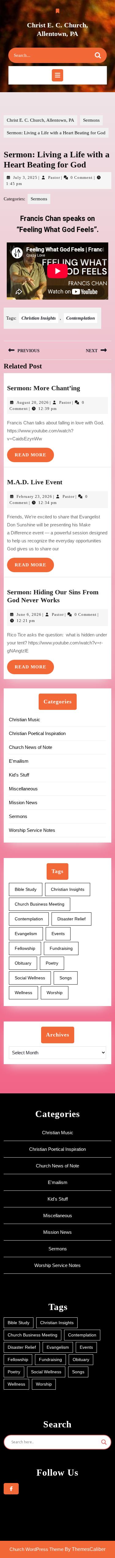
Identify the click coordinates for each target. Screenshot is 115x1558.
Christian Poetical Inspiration (37, 733)
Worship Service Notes (32, 830)
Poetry (52, 963)
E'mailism (19, 761)
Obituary (23, 963)
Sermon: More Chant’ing (43, 388)
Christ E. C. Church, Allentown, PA (40, 120)
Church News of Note (30, 747)
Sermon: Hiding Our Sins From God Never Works (52, 596)
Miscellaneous (23, 788)
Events (58, 933)
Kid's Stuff (19, 774)
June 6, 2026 (29, 614)
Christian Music (24, 719)
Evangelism (26, 933)
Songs (65, 977)
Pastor (54, 177)
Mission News (23, 802)
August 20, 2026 (33, 402)
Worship (55, 992)
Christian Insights (38, 318)
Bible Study (25, 889)
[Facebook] (11, 1488)
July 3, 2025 (25, 177)
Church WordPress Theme (36, 1549)
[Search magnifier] (104, 1442)
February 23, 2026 (34, 496)
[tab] (57, 75)
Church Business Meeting (39, 904)
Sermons (91, 120)
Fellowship (25, 948)
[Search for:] (52, 55)
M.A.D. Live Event (34, 482)
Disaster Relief (71, 918)
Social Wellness (30, 977)
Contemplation (80, 318)
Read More (34, 452)
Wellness (23, 992)
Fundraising (61, 948)
